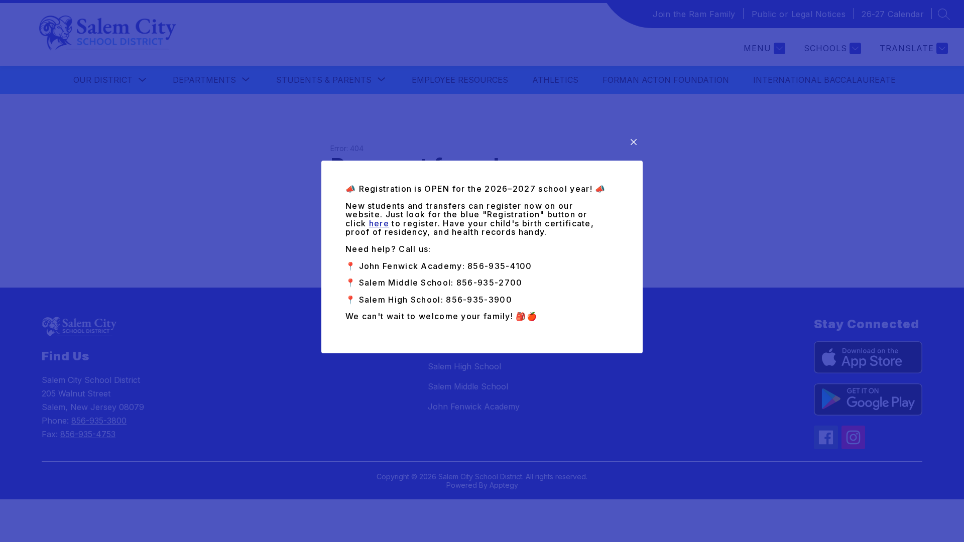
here (379, 223)
